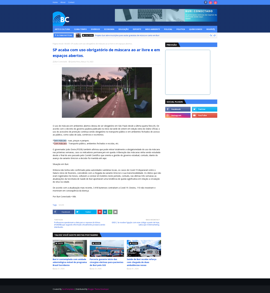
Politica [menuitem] (180, 29)
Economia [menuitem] (109, 29)
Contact (71, 2)
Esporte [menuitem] (137, 29)
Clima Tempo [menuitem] (80, 29)
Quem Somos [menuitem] (195, 29)
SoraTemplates (68, 289)
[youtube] (204, 115)
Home (55, 2)
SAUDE (67, 44)
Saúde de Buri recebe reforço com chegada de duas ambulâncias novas (141, 262)
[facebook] (205, 2)
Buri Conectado (61, 61)
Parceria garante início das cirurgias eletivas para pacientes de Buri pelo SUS (106, 262)
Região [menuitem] (209, 29)
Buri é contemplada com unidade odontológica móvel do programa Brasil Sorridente (70, 262)
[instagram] (210, 2)
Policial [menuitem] (168, 29)
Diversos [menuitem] (95, 29)
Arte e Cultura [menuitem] (62, 29)
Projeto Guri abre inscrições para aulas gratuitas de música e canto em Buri (127, 35)
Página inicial (58, 44)
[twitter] (204, 109)
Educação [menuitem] (124, 29)
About (62, 2)
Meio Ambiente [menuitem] (152, 29)
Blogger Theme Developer (98, 289)
